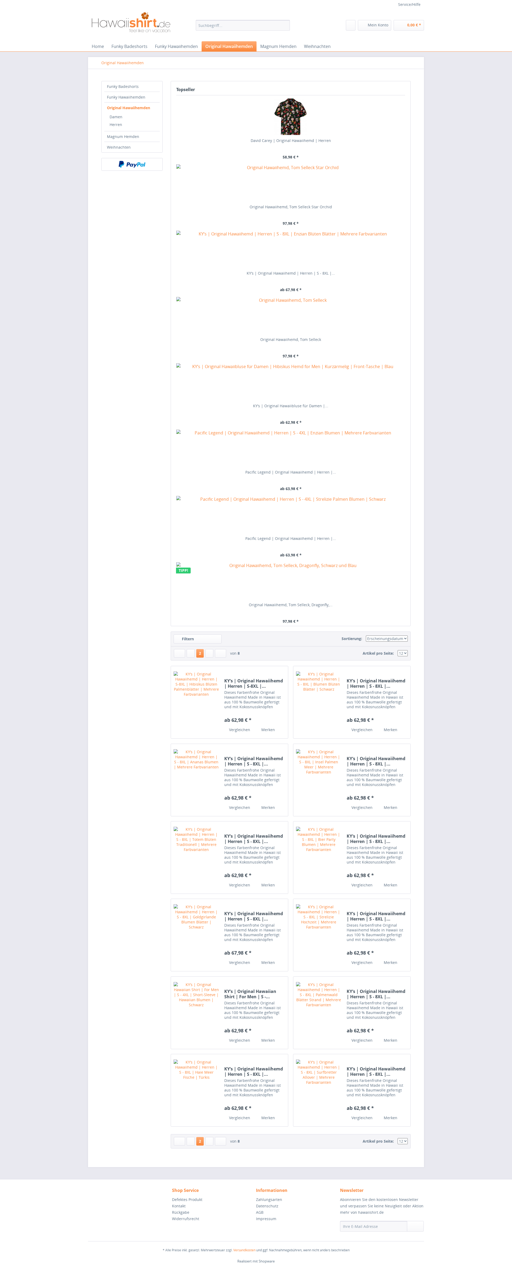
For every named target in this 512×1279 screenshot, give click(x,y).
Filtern (187, 638)
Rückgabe (180, 1212)
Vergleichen (239, 729)
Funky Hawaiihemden (126, 97)
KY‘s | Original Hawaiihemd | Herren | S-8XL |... (253, 683)
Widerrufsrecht (185, 1218)
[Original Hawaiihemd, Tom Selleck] (290, 315)
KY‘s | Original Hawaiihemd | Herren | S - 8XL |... (291, 273)
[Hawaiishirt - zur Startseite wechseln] (131, 25)
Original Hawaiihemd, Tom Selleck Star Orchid (291, 206)
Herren (116, 124)
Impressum (266, 1218)
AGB (259, 1212)
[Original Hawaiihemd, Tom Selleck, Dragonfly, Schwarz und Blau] (290, 581)
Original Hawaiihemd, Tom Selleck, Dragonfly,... (291, 604)
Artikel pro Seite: (378, 653)
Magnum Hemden (123, 136)
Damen (116, 116)
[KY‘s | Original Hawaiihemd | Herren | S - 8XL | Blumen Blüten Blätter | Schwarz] (318, 702)
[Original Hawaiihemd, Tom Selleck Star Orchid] (290, 183)
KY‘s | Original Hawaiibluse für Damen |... (290, 405)
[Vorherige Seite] (191, 653)
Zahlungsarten (269, 1199)
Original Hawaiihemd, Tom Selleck (290, 339)
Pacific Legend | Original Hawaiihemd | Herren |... (290, 472)
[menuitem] (243, 25)
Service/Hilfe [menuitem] (409, 4)
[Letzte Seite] (220, 653)
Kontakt (179, 1205)
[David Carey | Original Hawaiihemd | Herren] (290, 116)
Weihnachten (119, 147)
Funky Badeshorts (123, 86)
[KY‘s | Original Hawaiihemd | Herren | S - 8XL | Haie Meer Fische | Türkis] (196, 1090)
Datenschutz (267, 1205)
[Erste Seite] (179, 653)
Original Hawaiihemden (128, 107)
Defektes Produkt (187, 1199)
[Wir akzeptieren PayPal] (132, 164)
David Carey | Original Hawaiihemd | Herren (291, 140)
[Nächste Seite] (209, 653)
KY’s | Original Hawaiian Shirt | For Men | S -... (250, 994)
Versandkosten (244, 1250)
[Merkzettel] (350, 25)
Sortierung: (352, 638)
